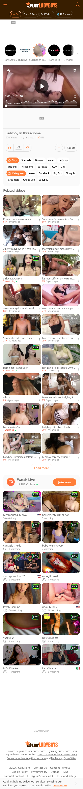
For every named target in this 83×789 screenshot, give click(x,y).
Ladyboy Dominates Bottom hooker (19, 457)
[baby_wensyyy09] (61, 536)
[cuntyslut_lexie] (22, 536)
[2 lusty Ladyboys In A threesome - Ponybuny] (22, 239)
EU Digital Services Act (40, 776)
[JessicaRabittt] (61, 628)
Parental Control (14, 776)
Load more (41, 468)
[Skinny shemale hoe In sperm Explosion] (22, 328)
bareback (42, 166)
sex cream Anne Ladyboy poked (58, 308)
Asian (31, 173)
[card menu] (39, 220)
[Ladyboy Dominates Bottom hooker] (22, 447)
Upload (55, 772)
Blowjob (70, 173)
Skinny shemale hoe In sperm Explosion (19, 338)
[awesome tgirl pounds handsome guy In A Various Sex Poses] (22, 298)
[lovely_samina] (22, 597)
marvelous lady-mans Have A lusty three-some (58, 249)
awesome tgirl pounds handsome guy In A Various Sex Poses (19, 308)
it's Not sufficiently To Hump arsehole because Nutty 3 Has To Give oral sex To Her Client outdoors (58, 278)
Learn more (60, 785)
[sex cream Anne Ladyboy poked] (61, 298)
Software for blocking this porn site (26, 758)
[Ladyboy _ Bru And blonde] (61, 417)
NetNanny (56, 758)
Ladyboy (43, 179)
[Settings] (75, 70)
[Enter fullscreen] (75, 96)
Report (71, 147)
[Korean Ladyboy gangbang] (22, 209)
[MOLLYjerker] (22, 659)
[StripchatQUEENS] (22, 268)
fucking (12, 166)
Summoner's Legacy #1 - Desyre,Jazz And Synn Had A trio (58, 219)
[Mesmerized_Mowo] (22, 505)
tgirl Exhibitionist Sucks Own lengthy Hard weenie (58, 368)
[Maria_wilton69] (22, 417)
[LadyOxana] (61, 659)
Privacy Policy (39, 772)
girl (63, 166)
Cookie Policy (20, 772)
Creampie (13, 179)
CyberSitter (70, 758)
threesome (27, 166)
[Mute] (9, 70)
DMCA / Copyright (19, 767)
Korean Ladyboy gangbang (17, 219)
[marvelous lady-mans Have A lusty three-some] (61, 239)
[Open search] (77, 4)
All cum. (7, 397)
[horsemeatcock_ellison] (61, 505)
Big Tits (57, 173)
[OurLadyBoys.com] (41, 4)
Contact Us (40, 767)
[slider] (41, 105)
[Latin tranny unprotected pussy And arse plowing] (61, 328)
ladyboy (63, 160)
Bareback (44, 173)
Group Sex (29, 179)
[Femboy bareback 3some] (61, 447)
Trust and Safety (66, 776)
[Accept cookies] (76, 783)
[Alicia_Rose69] (61, 566)
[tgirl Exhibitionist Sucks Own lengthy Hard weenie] (61, 358)
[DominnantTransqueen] (22, 358)
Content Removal (60, 767)
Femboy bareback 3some (56, 457)
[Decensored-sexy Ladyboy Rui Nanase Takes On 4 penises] (61, 387)
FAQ (65, 772)
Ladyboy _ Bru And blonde (56, 427)
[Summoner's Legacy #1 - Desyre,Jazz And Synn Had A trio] (61, 209)
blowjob (39, 160)
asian (51, 160)
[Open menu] (5, 4)
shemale (26, 160)
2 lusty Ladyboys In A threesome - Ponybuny (19, 249)
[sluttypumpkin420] (22, 566)
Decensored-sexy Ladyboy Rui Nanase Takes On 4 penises (58, 397)
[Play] (41, 86)
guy (54, 166)
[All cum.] (22, 387)
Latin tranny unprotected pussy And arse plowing (58, 338)
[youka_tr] (22, 628)
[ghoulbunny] (61, 597)
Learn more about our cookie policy (57, 754)
